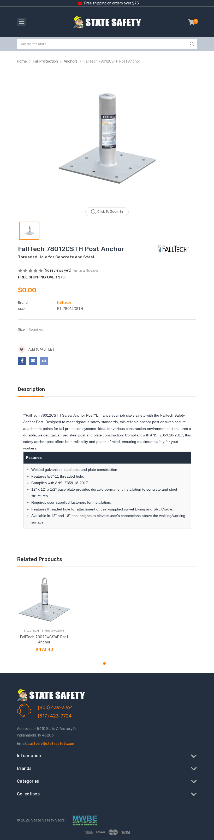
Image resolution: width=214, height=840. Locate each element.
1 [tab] (104, 663)
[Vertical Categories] (21, 22)
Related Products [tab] (39, 559)
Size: (31, 329)
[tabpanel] (44, 615)
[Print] (44, 361)
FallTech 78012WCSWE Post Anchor (44, 639)
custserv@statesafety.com (51, 743)
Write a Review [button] (85, 271)
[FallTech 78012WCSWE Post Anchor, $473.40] (44, 599)
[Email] (33, 361)
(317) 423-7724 (55, 716)
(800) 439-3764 (55, 707)
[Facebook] (22, 361)
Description (31, 389)
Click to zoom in (110, 212)
